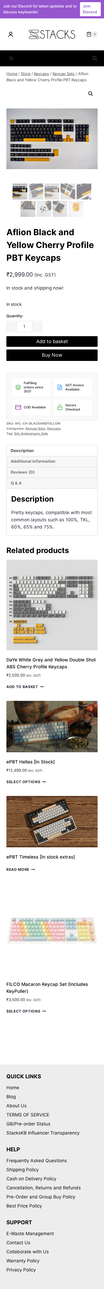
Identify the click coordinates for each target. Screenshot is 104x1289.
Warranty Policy (22, 1260)
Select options (23, 782)
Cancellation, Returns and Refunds (43, 1187)
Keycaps (54, 428)
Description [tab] (22, 450)
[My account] (10, 34)
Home (12, 1087)
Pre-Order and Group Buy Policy (40, 1196)
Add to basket (52, 341)
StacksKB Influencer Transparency (42, 1133)
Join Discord (90, 9)
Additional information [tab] (33, 461)
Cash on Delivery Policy (31, 1178)
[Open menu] (11, 58)
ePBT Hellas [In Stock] (30, 762)
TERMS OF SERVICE (27, 1114)
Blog (11, 1096)
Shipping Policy (22, 1169)
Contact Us (18, 1242)
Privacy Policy (21, 1269)
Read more (17, 869)
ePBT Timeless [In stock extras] (40, 857)
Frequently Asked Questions (36, 1160)
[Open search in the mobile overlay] (95, 58)
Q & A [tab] (16, 483)
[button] (90, 94)
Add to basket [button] (22, 687)
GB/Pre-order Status (28, 1124)
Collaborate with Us (27, 1251)
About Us (16, 1105)
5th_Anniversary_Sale (31, 434)
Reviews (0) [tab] (23, 472)
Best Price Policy (24, 1206)
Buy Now (52, 355)
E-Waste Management (30, 1233)
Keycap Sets (35, 428)
